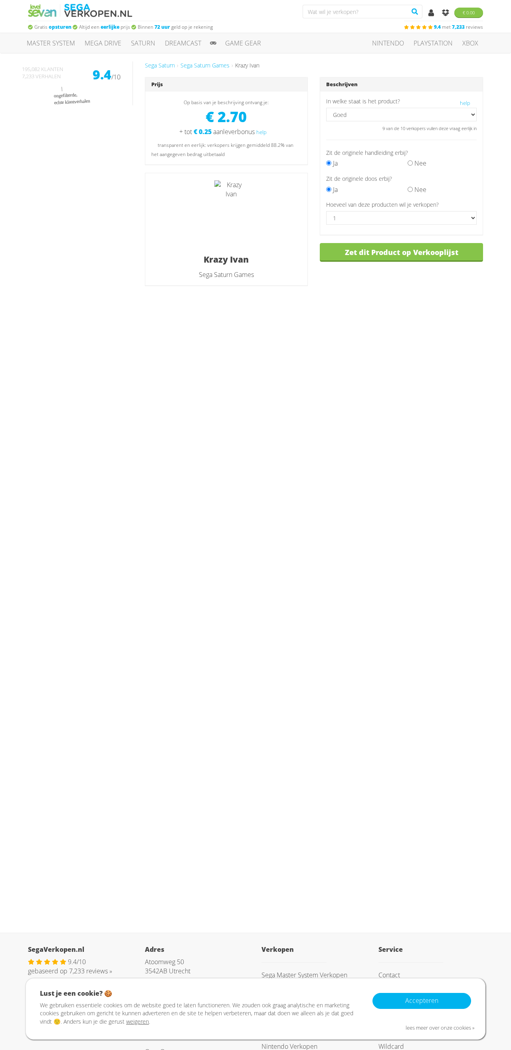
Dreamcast (183, 43)
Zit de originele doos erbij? (359, 178)
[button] (396, 178)
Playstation (433, 43)
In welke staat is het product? (363, 101)
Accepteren (421, 1000)
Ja (334, 163)
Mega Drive (103, 43)
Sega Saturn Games (205, 65)
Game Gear (243, 43)
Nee (419, 163)
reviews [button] (458, 27)
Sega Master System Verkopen (304, 975)
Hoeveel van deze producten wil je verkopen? (382, 204)
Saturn (143, 43)
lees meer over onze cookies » (440, 1027)
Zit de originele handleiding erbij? (367, 152)
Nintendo (388, 43)
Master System (51, 43)
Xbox (470, 43)
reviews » (90, 971)
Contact (389, 975)
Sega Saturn (160, 65)
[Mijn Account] (432, 13)
